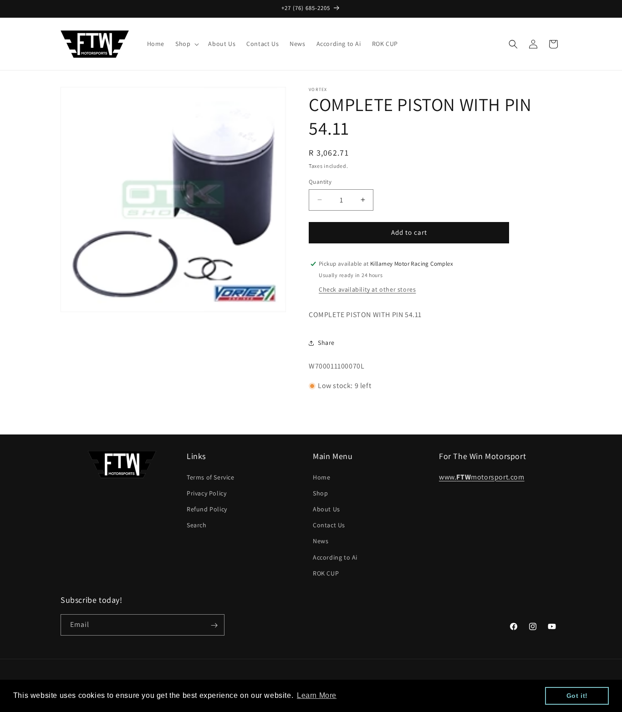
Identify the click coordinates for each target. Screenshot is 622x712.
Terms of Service (211, 477)
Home (321, 477)
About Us (326, 509)
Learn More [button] (316, 695)
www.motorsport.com (482, 476)
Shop (320, 493)
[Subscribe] (214, 625)
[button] (186, 43)
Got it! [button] (577, 695)
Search (197, 524)
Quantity (320, 182)
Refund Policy (207, 509)
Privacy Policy (206, 493)
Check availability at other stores (367, 289)
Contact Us (329, 524)
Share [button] (326, 342)
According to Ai (335, 557)
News (320, 541)
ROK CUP (326, 573)
